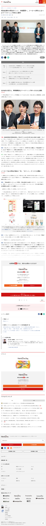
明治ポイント (5, 321)
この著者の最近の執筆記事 (13, 347)
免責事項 (6, 512)
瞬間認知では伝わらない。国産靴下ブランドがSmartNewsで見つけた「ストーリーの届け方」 (21, 415)
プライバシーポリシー (8, 517)
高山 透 (2, 14)
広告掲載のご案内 (11, 451)
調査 (17, 478)
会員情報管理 (7, 510)
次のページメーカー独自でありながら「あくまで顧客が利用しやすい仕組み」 (23, 294)
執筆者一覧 (33, 480)
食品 (5, 17)
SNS (32, 469)
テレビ (32, 466)
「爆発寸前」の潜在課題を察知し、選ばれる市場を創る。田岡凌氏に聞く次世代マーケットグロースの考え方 (23, 420)
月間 (34, 400)
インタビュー (3, 478)
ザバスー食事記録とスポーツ (6, 229)
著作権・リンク (7, 507)
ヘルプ (6, 505)
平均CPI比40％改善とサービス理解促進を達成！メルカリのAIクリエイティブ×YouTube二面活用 (21, 408)
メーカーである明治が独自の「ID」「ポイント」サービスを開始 (21, 67)
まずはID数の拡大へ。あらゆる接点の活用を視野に (18, 84)
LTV (14, 17)
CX (1, 469)
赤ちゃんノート (41, 226)
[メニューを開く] (2, 2)
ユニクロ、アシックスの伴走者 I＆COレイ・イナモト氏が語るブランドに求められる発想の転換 (21, 330)
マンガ (32, 478)
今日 (12, 400)
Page (4, 72)
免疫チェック (29, 229)
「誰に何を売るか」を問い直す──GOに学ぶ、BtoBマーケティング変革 (16, 424)
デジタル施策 (18, 469)
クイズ (2, 480)
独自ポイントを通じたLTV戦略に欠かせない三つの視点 (19, 76)
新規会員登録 (14, 285)
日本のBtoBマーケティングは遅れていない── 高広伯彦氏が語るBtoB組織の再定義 (18, 403)
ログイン (33, 285)
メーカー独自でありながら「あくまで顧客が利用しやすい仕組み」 (21, 71)
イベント (3, 485)
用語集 (2, 489)
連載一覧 (17, 480)
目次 (23, 62)
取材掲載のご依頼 (34, 451)
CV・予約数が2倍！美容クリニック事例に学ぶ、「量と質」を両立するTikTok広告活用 (19, 410)
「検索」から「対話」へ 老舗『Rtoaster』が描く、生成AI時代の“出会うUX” (18, 328)
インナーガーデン (30, 231)
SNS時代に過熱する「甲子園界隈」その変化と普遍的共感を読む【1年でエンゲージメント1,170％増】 (22, 426)
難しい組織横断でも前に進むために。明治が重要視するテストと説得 (22, 82)
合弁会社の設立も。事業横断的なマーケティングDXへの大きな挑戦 (21, 65)
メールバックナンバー (24, 282)
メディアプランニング (20, 471)
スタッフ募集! (7, 509)
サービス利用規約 (8, 515)
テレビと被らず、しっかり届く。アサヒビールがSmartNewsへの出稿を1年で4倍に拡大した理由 (21, 418)
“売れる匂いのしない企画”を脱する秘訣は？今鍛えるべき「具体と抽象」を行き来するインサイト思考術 (22, 413)
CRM (2, 17)
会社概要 (6, 514)
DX (16, 17)
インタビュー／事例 (9, 17)
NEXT (42, 300)
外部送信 (6, 519)
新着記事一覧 (4, 460)
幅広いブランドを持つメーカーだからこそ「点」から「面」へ (20, 73)
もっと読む (4, 331)
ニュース (3, 456)
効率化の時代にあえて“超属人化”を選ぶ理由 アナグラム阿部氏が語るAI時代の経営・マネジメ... (21, 327)
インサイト (3, 471)
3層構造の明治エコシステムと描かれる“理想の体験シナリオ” (20, 78)
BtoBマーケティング (20, 466)
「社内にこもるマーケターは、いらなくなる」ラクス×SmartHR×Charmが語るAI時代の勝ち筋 (21, 405)
